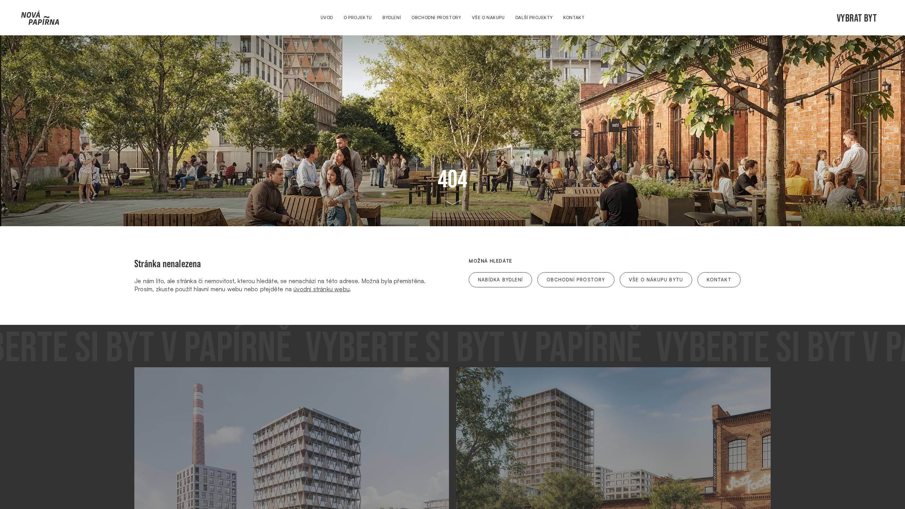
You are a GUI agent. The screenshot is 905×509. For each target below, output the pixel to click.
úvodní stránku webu (321, 289)
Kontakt (573, 17)
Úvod (327, 17)
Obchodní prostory (436, 17)
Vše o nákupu (488, 17)
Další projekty (534, 17)
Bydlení (392, 17)
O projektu (358, 17)
